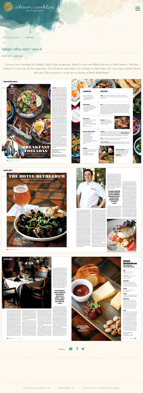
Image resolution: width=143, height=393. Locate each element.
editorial (18, 56)
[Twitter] (83, 348)
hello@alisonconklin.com (36, 387)
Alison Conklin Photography (28, 7)
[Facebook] (77, 348)
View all (29, 37)
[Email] (70, 348)
